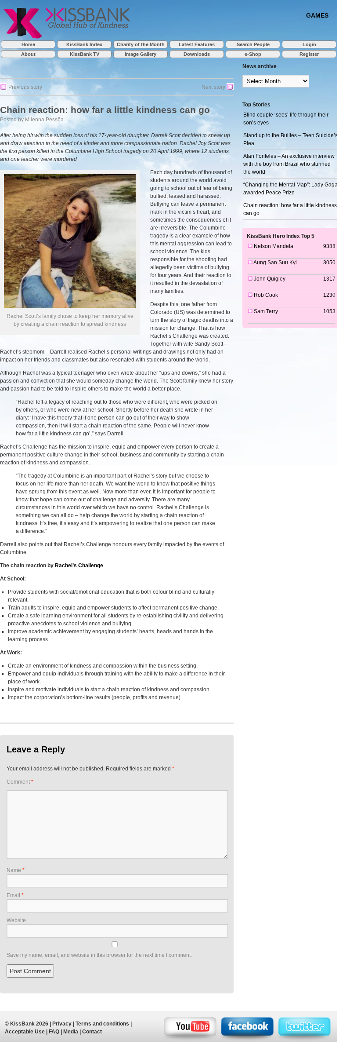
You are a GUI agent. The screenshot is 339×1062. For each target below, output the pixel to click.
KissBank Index (84, 44)
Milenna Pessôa (44, 120)
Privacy (62, 1024)
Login (309, 44)
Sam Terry (266, 311)
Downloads (197, 54)
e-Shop (253, 54)
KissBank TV (84, 54)
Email (15, 895)
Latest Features (197, 44)
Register (309, 54)
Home (28, 44)
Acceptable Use (25, 1032)
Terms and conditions (102, 1024)
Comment (20, 782)
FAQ (54, 1032)
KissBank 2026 (29, 1024)
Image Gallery (140, 54)
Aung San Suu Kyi (275, 262)
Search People (253, 44)
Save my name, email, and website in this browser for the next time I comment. (99, 955)
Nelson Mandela (273, 246)
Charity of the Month (141, 44)
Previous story (24, 87)
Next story (214, 87)
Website (16, 920)
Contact (92, 1032)
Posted (8, 120)
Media (70, 1032)
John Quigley (269, 279)
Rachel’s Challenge (79, 565)
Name (16, 870)
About (28, 54)
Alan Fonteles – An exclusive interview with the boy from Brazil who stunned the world (289, 164)
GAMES (317, 15)
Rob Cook (266, 295)
